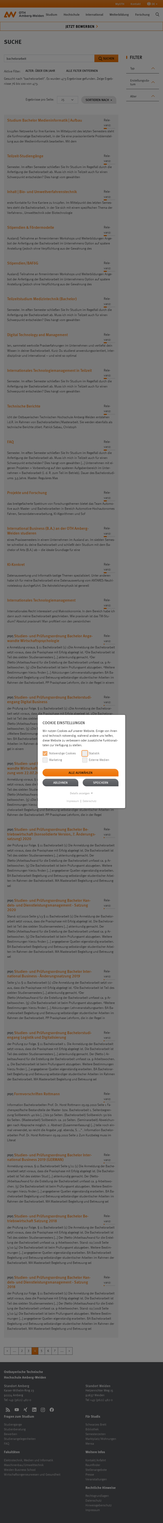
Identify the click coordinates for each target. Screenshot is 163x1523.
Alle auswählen (80, 772)
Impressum (73, 801)
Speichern (100, 782)
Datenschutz (89, 801)
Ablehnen (60, 782)
